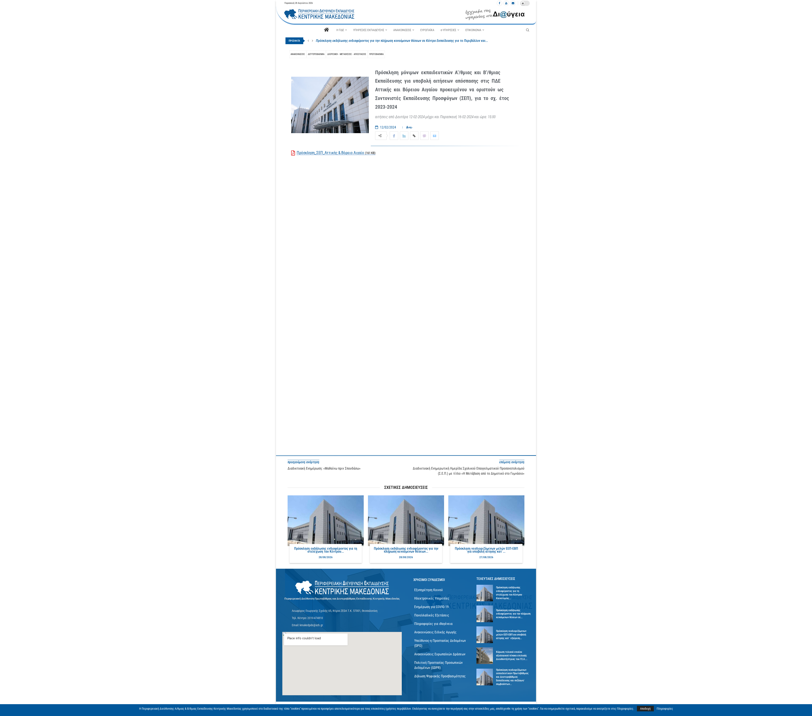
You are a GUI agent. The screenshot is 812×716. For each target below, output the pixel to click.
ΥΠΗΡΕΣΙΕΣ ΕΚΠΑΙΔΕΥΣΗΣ (368, 30)
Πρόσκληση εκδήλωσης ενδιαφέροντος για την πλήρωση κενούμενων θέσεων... (406, 550)
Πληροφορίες (665, 708)
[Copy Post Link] (414, 135)
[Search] (527, 30)
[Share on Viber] (424, 135)
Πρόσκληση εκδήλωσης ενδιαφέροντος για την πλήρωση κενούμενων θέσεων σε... (513, 614)
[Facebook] (499, 3)
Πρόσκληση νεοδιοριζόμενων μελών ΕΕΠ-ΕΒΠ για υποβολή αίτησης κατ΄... (486, 550)
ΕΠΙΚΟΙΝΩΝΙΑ (473, 30)
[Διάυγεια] (495, 14)
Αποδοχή (645, 708)
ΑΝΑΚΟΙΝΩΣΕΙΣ (402, 30)
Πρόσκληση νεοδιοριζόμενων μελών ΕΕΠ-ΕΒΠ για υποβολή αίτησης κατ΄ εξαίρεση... (511, 635)
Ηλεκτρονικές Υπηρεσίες (431, 598)
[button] (308, 40)
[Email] (513, 3)
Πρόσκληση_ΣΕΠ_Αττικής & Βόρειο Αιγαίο (336, 152)
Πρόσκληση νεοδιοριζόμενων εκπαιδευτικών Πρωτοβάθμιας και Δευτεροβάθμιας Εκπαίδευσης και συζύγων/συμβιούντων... (512, 677)
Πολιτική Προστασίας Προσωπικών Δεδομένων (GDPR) (438, 665)
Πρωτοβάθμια (376, 54)
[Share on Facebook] (394, 135)
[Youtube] (506, 3)
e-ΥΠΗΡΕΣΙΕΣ (448, 30)
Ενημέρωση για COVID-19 (431, 607)
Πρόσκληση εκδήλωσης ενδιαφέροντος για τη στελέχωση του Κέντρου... (325, 550)
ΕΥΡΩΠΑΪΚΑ (427, 30)
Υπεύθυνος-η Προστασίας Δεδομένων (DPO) (440, 643)
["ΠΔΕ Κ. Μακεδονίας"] (342, 587)
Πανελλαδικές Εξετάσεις (431, 615)
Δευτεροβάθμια (316, 54)
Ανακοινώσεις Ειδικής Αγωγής (435, 632)
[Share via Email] (434, 135)
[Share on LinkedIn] (404, 135)
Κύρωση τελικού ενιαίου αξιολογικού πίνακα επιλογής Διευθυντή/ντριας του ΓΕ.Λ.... (511, 655)
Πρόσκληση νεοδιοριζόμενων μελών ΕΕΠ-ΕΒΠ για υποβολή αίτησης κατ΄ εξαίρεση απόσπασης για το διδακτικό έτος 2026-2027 (403, 41)
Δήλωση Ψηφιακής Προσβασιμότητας (440, 676)
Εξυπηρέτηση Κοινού (428, 590)
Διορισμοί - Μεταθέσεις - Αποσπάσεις (346, 54)
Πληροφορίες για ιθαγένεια (433, 624)
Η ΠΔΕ (340, 30)
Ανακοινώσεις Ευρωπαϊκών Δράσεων (439, 654)
